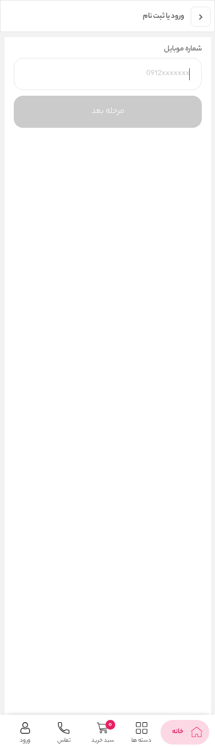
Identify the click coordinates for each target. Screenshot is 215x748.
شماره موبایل (183, 49)
